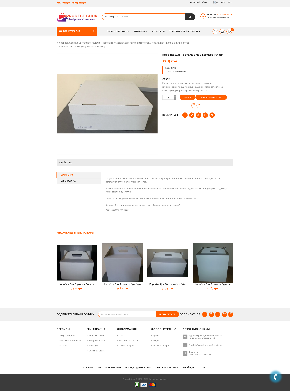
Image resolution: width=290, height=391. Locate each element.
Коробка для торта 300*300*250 (122, 284)
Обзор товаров (126, 345)
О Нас (121, 335)
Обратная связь (97, 350)
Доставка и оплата (128, 340)
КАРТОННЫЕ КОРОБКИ (109, 367)
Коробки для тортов (178, 43)
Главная (88, 367)
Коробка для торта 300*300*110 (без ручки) (82, 47)
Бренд (156, 335)
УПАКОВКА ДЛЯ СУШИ (166, 367)
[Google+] (217, 314)
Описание (67, 175)
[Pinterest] (230, 314)
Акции (156, 340)
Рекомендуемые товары (75, 232)
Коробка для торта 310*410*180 (167, 284)
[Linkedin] (224, 314)
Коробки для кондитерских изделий (81, 43)
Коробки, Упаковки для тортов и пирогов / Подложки (133, 43)
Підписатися (167, 314)
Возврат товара (161, 345)
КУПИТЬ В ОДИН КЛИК (211, 97)
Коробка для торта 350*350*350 (213, 284)
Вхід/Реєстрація (96, 335)
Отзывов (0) (68, 181)
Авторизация (79, 2)
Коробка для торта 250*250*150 (77, 284)
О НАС (204, 367)
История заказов (97, 340)
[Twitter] (211, 314)
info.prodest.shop (220, 17)
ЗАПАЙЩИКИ (189, 367)
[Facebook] (204, 314)
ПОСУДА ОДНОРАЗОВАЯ (138, 367)
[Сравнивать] (222, 31)
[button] (77, 31)
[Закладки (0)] (215, 31)
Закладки (93, 345)
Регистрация (63, 2)
